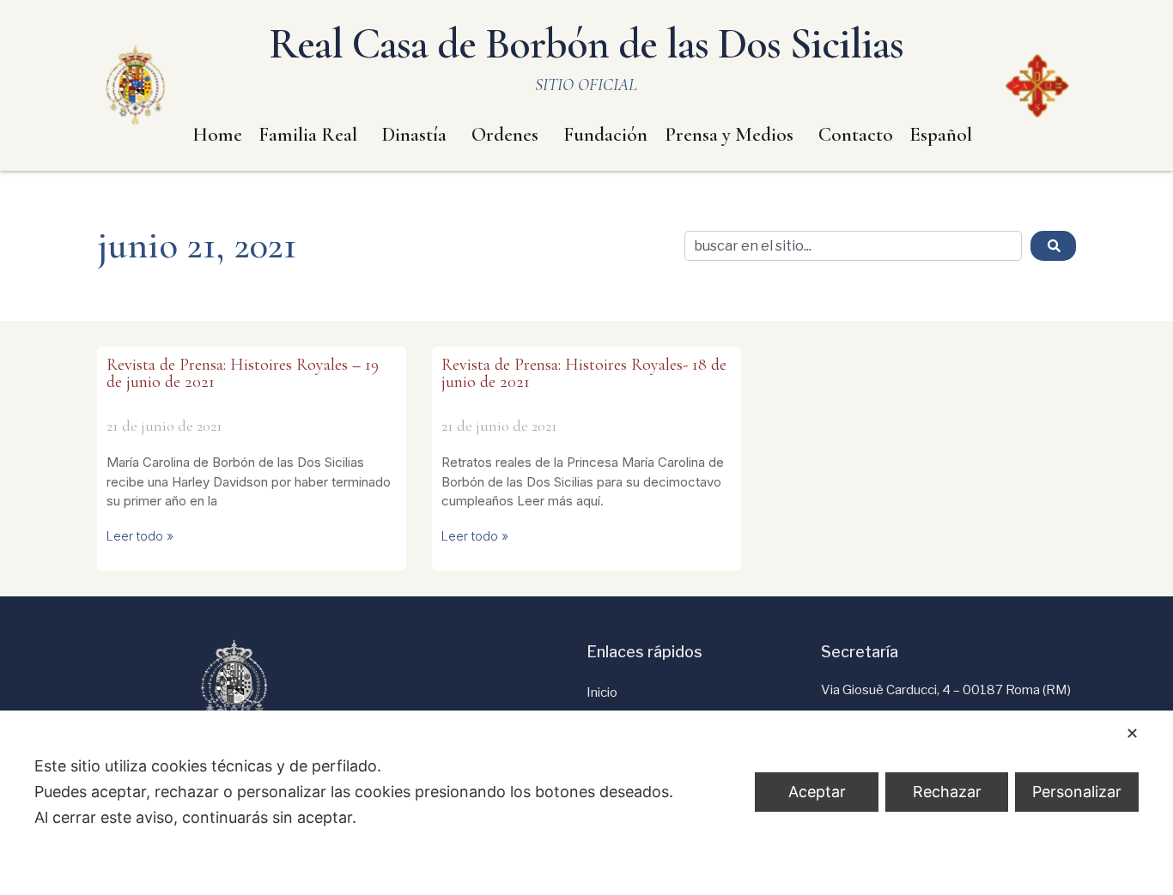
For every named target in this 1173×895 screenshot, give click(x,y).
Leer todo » (139, 536)
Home (217, 135)
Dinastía (414, 135)
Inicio (601, 692)
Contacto (855, 135)
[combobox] (853, 246)
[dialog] (586, 803)
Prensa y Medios (729, 135)
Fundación (605, 135)
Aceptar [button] (817, 792)
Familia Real (307, 135)
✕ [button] (1132, 733)
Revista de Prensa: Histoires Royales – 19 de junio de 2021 (242, 373)
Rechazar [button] (947, 792)
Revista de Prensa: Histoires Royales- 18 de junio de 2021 (583, 373)
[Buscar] (1053, 246)
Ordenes (504, 135)
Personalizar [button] (1076, 792)
